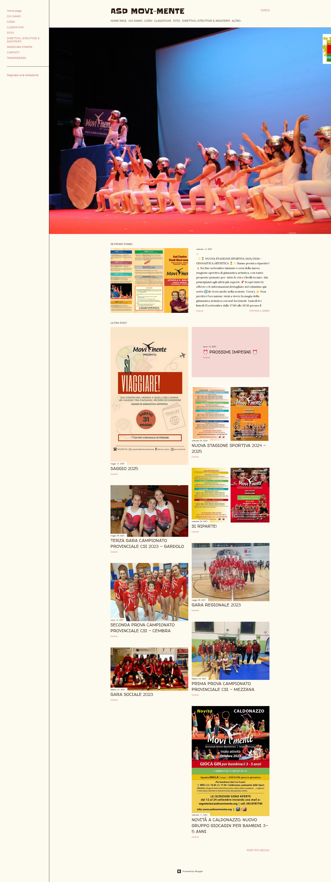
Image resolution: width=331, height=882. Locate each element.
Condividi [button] (199, 311)
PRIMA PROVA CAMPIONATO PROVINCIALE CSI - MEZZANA (223, 686)
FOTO (176, 20)
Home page (119, 20)
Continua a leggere (259, 311)
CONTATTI (13, 52)
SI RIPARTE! (204, 526)
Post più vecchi (258, 850)
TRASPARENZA (16, 58)
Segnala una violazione (23, 75)
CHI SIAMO (135, 20)
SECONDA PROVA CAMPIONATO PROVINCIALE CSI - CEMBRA (143, 628)
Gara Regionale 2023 (216, 605)
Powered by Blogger (193, 871)
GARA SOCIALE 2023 (132, 694)
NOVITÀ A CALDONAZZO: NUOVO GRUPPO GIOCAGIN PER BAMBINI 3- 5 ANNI (230, 825)
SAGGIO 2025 (124, 468)
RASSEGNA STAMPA (19, 47)
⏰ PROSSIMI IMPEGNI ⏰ (230, 352)
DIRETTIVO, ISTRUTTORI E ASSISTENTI (206, 20)
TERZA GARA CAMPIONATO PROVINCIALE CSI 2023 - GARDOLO (147, 543)
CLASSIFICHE (162, 20)
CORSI (148, 20)
